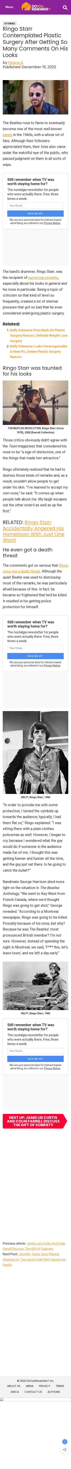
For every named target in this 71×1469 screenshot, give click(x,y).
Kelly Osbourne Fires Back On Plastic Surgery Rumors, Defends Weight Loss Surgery (39, 335)
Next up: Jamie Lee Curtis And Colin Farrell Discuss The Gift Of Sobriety (33, 1121)
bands (7, 135)
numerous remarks (43, 277)
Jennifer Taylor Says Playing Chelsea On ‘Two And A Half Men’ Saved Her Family (34, 1259)
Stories (9, 23)
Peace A (15, 62)
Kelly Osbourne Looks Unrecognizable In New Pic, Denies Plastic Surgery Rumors (38, 351)
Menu (9, 7)
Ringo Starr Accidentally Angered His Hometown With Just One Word (33, 531)
